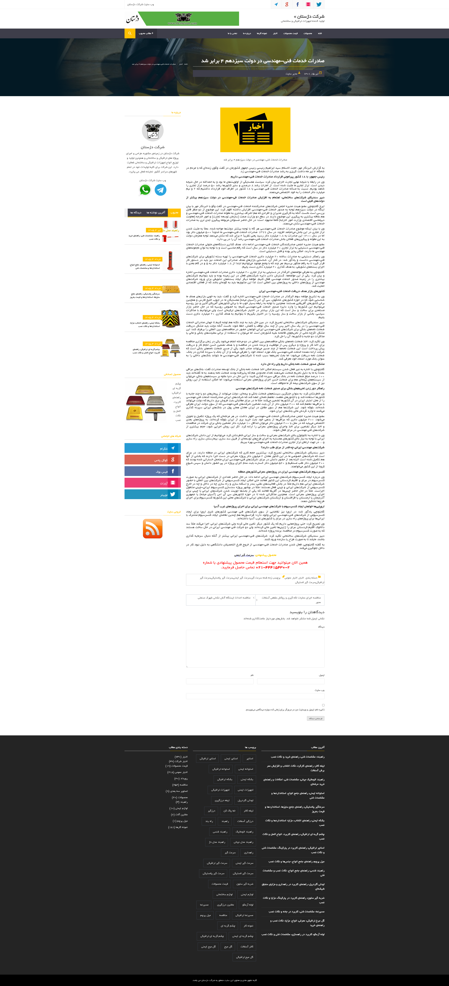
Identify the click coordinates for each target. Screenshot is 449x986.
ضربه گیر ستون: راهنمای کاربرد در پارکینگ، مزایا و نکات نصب (293, 900)
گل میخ (228, 946)
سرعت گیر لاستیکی (305, 582)
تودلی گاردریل (245, 800)
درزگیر (211, 811)
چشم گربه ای (228, 926)
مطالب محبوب (145, 33)
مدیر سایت (291, 74)
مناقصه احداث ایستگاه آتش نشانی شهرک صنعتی (224, 598)
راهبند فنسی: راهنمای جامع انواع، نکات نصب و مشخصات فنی (293, 872)
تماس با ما (232, 33)
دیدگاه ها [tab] (135, 212)
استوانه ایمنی (245, 769)
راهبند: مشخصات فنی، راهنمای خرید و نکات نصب (144, 237)
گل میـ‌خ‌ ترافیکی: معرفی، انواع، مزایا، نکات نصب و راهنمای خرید (297, 923)
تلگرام (164, 448)
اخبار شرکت (181, 761)
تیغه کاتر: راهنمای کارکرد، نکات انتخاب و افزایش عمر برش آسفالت (295, 768)
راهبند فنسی (220, 832)
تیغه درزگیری (222, 800)
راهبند (225, 821)
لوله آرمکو (247, 905)
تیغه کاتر (248, 811)
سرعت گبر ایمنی (244, 555)
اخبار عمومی (291, 578)
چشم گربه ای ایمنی (242, 936)
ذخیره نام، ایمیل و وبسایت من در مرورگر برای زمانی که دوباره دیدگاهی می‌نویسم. (285, 710)
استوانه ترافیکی (221, 769)
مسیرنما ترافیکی (244, 915)
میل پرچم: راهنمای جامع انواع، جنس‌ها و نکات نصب (296, 861)
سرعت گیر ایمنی (242, 578)
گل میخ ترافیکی (244, 957)
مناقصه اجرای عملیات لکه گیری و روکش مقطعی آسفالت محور (291, 600)
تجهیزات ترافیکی (220, 790)
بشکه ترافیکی (224, 779)
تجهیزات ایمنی (245, 790)
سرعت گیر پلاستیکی (222, 578)
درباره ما (247, 33)
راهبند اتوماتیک (244, 832)
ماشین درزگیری (225, 905)
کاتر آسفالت (247, 946)
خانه (320, 33)
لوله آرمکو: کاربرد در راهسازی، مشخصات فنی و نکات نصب (293, 934)
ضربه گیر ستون (245, 884)
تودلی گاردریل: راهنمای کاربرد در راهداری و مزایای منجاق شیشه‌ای (293, 886)
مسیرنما (204, 905)
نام (251, 675)
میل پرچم (205, 915)
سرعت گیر (256, 578)
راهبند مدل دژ (217, 842)
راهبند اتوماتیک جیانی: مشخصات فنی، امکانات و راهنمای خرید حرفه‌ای (293, 781)
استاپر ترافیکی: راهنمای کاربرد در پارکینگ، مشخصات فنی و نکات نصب (293, 850)
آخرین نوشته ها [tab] (156, 212)
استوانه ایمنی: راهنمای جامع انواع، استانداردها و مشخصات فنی (145, 266)
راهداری (248, 852)
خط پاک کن (229, 811)
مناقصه (223, 915)
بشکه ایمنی (247, 779)
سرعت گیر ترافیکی (217, 863)
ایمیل (320, 675)
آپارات (164, 483)
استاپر (249, 758)
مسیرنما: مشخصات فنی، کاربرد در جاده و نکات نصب (296, 911)
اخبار (275, 33)
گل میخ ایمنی (208, 946)
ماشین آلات (181, 814)
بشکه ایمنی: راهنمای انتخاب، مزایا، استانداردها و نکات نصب (145, 324)
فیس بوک (162, 472)
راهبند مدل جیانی (243, 842)
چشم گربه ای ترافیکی (212, 936)
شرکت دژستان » (309, 16)
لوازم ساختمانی (224, 894)
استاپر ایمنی (231, 758)
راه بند (209, 821)
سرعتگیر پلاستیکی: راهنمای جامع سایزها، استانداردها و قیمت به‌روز (145, 295)
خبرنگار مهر (305, 168)
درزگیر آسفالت (245, 821)
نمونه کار (248, 926)
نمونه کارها (262, 33)
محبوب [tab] (174, 212)
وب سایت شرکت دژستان (140, 4)
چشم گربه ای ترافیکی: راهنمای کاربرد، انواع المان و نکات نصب (146, 351)
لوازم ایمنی (247, 894)
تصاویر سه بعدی (179, 791)
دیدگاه (320, 627)
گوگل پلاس (161, 460)
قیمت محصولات (290, 33)
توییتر (164, 495)
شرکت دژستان (208, 980)
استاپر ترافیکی (208, 758)
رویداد (184, 778)
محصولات (308, 33)
